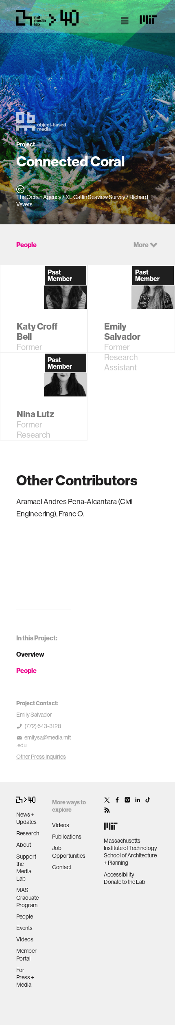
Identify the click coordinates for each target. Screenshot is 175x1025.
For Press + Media (25, 977)
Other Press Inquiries (41, 756)
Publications (66, 836)
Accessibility (119, 874)
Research (27, 833)
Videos (24, 939)
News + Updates (26, 818)
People (26, 670)
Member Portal (26, 954)
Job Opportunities (68, 851)
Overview (30, 654)
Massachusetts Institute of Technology (130, 844)
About (23, 844)
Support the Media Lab (26, 868)
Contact (61, 867)
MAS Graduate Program (27, 897)
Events (24, 928)
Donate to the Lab (124, 882)
